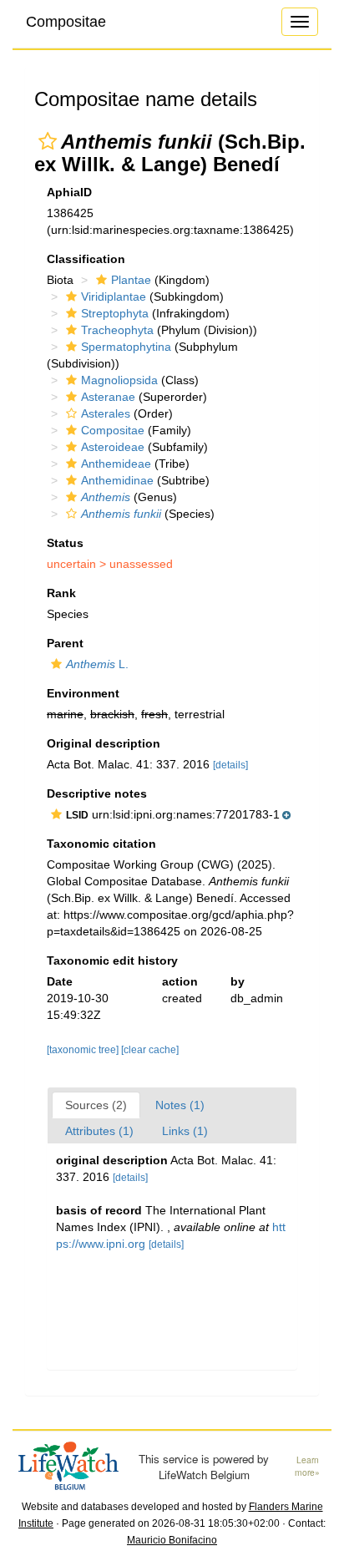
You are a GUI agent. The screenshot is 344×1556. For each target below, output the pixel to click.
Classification (86, 259)
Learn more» (307, 1466)
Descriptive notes (97, 793)
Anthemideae (116, 463)
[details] (230, 765)
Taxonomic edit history (112, 960)
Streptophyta (115, 313)
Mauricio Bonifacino (172, 1540)
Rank (61, 593)
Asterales (105, 413)
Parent (65, 643)
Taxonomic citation (101, 843)
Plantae (131, 279)
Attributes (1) (99, 1131)
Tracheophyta (117, 330)
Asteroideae (112, 447)
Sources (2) (96, 1105)
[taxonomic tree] (84, 1050)
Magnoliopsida (119, 380)
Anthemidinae (117, 480)
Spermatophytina (126, 346)
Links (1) (185, 1131)
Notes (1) (180, 1105)
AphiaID (69, 192)
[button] (47, 141)
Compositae (66, 21)
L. (97, 664)
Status (65, 543)
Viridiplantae (113, 296)
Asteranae (108, 396)
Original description (103, 743)
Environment (83, 693)
